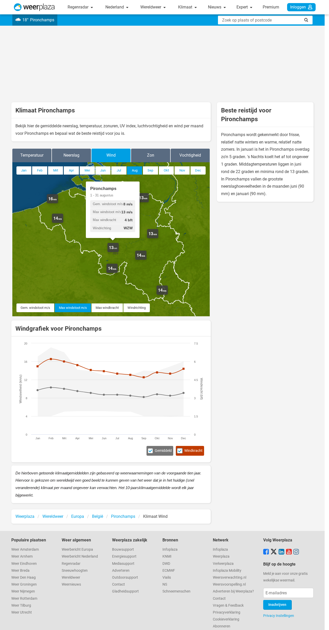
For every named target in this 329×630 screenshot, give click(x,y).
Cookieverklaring (226, 619)
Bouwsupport (123, 549)
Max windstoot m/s (73, 308)
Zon (150, 155)
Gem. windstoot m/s (35, 308)
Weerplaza (221, 556)
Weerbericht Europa (77, 549)
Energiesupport (124, 556)
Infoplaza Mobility (227, 570)
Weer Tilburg (21, 605)
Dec (198, 170)
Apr (71, 170)
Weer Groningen (24, 584)
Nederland (115, 7)
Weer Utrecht (21, 612)
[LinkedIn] (281, 552)
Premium (271, 7)
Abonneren (221, 626)
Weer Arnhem (22, 556)
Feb (39, 170)
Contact (118, 584)
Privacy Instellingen (278, 616)
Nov (182, 170)
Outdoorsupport (125, 577)
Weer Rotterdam (24, 598)
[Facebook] (266, 552)
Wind (111, 155)
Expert (242, 7)
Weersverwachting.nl (229, 577)
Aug (135, 170)
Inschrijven (277, 605)
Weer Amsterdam (25, 549)
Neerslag (71, 155)
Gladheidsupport (125, 591)
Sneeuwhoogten (75, 570)
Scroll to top (321, 622)
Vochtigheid (190, 155)
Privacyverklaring (226, 612)
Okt (166, 170)
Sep (150, 170)
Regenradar (78, 7)
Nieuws (215, 7)
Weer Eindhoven (24, 563)
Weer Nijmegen (23, 591)
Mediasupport (123, 563)
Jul (119, 170)
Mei (87, 170)
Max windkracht (107, 308)
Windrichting (136, 308)
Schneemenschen (176, 591)
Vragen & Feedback (228, 605)
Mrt (55, 170)
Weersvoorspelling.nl (229, 584)
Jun (103, 170)
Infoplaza (170, 549)
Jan (23, 170)
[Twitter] (273, 552)
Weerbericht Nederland (80, 556)
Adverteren (121, 570)
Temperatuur (31, 155)
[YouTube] (289, 552)
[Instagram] (296, 552)
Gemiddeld (163, 450)
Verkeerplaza (223, 563)
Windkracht (193, 450)
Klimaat (185, 7)
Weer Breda (20, 570)
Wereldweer (151, 7)
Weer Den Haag (23, 577)
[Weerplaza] (34, 7)
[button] (58, 203)
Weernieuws (71, 584)
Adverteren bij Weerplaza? (233, 591)
